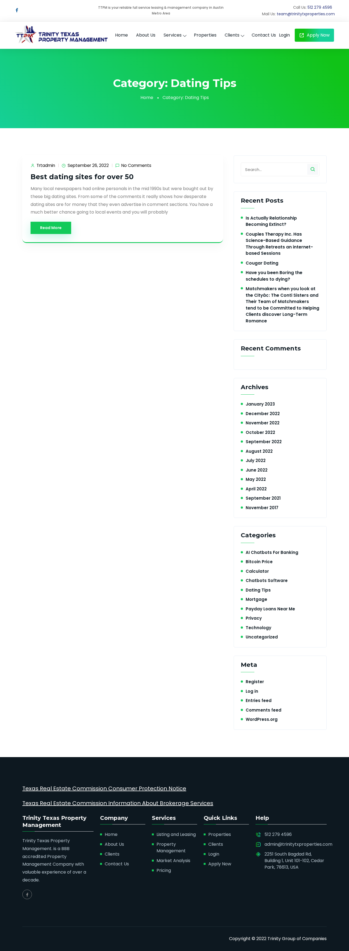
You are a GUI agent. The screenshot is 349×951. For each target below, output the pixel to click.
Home (121, 35)
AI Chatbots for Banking (272, 552)
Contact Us (264, 35)
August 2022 (259, 451)
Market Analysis (173, 860)
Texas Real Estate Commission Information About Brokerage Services (117, 803)
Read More (51, 227)
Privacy (254, 618)
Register (255, 682)
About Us (145, 35)
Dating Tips (258, 590)
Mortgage (256, 599)
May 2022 (256, 479)
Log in (252, 691)
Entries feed (259, 700)
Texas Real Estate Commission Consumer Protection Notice (104, 788)
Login (284, 35)
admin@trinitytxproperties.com (298, 844)
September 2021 (263, 498)
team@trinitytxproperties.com (306, 14)
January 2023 (260, 404)
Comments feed (263, 710)
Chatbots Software (267, 580)
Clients (232, 35)
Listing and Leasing (176, 834)
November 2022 (262, 423)
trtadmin (46, 165)
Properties (205, 35)
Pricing (164, 870)
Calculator (257, 571)
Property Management (171, 847)
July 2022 (256, 460)
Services (173, 35)
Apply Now (318, 35)
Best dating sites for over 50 (82, 177)
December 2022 (263, 413)
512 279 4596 (320, 7)
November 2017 (262, 508)
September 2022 (264, 442)
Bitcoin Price (259, 562)
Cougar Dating (262, 263)
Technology (258, 628)
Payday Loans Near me (270, 609)
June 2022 (256, 470)
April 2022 (256, 489)
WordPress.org (262, 719)
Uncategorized (262, 637)
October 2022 (260, 432)
